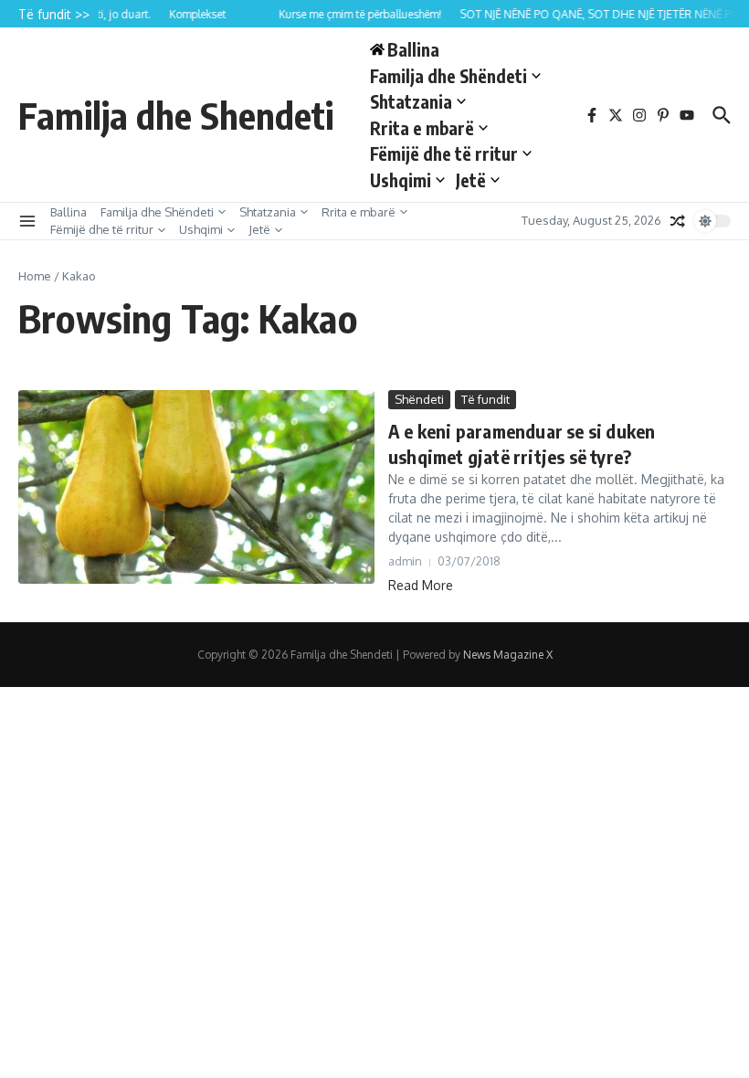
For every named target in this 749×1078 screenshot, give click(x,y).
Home (34, 276)
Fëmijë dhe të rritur (444, 153)
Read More (420, 585)
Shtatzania (411, 101)
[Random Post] (677, 221)
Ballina (68, 212)
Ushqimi (400, 180)
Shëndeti (419, 399)
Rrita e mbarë (422, 128)
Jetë (471, 180)
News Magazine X (508, 654)
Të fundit (485, 399)
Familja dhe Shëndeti (448, 76)
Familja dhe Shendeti (175, 115)
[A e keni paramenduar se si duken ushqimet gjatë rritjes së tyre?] (196, 487)
